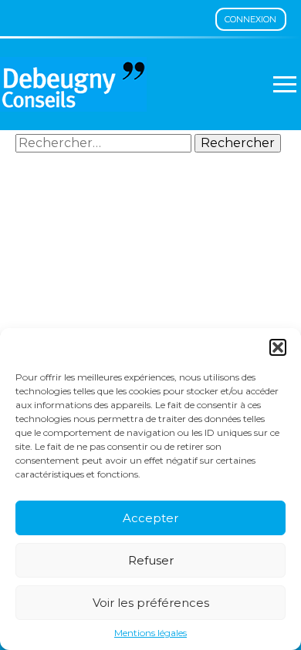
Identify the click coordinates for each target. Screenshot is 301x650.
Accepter (150, 518)
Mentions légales (150, 633)
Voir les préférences (151, 602)
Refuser (151, 560)
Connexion (250, 19)
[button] (278, 347)
